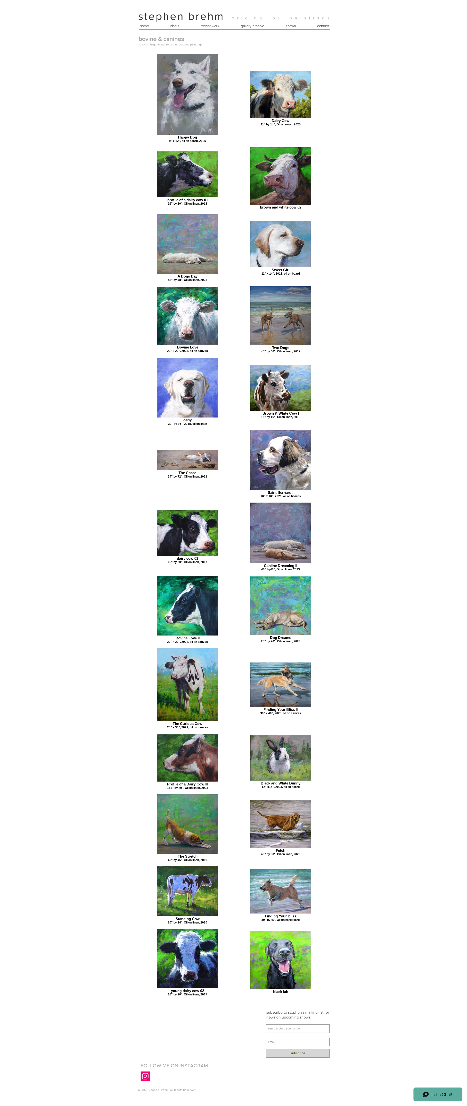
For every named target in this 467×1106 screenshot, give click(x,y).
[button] (210, 26)
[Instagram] (145, 1076)
